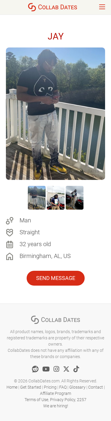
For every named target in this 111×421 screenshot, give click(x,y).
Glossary (77, 387)
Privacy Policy (62, 399)
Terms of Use (36, 399)
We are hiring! (55, 405)
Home (12, 387)
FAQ (63, 387)
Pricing (50, 387)
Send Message (55, 278)
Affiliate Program (55, 393)
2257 (81, 399)
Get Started (30, 387)
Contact (95, 387)
